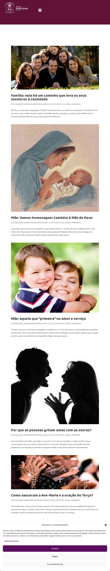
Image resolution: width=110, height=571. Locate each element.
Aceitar (55, 548)
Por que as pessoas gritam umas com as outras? (51, 430)
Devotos (60, 104)
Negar (55, 556)
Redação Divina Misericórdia (28, 104)
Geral (68, 104)
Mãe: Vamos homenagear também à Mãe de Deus (52, 218)
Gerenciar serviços (11, 541)
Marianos (76, 104)
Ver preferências (55, 564)
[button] (105, 525)
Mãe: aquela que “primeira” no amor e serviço (48, 319)
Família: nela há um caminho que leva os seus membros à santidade (49, 97)
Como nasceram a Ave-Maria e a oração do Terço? (52, 495)
